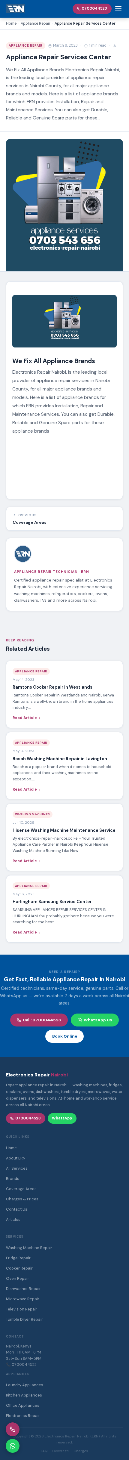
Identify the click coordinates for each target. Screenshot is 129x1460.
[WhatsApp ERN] (13, 1446)
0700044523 (94, 8)
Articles (13, 1219)
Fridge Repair (18, 1258)
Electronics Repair (23, 1415)
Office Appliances (22, 1405)
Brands (12, 1178)
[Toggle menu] (118, 9)
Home (11, 1147)
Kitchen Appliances (24, 1395)
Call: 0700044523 (42, 1020)
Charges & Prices (22, 1199)
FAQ (44, 1451)
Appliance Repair (26, 46)
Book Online (64, 1036)
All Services (17, 1168)
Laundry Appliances (24, 1384)
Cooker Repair (19, 1268)
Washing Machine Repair (29, 1247)
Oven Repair (17, 1278)
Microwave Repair (22, 1298)
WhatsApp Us (98, 1020)
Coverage (60, 1451)
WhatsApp (62, 1118)
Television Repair (21, 1309)
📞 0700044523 (21, 1364)
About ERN (16, 1158)
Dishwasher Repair (23, 1288)
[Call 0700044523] (13, 1429)
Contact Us (16, 1209)
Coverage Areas (21, 1188)
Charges (81, 1451)
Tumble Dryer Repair (24, 1319)
